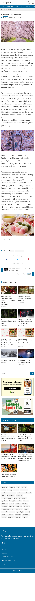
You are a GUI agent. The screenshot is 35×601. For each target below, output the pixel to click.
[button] (6, 259)
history (12, 501)
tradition (26, 514)
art (18, 487)
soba (28, 512)
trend (4, 517)
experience (10, 495)
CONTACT (5, 553)
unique (11, 517)
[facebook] (2, 543)
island (25, 501)
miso (18, 503)
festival (17, 498)
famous (19, 495)
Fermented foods (7, 498)
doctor (28, 492)
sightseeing (20, 512)
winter (18, 517)
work (25, 517)
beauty (24, 487)
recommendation (19, 250)
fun (24, 498)
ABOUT (4, 549)
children (5, 492)
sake (26, 509)
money (25, 503)
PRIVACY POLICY (7, 557)
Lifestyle (5, 17)
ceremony (23, 490)
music (11, 506)
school (4, 512)
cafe (4, 490)
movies (4, 506)
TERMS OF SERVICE (8, 560)
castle (16, 490)
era (3, 495)
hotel (19, 501)
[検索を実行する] (32, 373)
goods (4, 501)
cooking (20, 492)
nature (12, 250)
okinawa (27, 506)
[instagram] (5, 543)
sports (4, 514)
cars (10, 490)
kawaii (5, 503)
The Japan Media (8, 2)
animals (5, 487)
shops (12, 512)
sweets (18, 514)
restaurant (19, 509)
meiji (12, 503)
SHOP (4, 564)
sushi (11, 514)
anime (12, 487)
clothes (12, 492)
